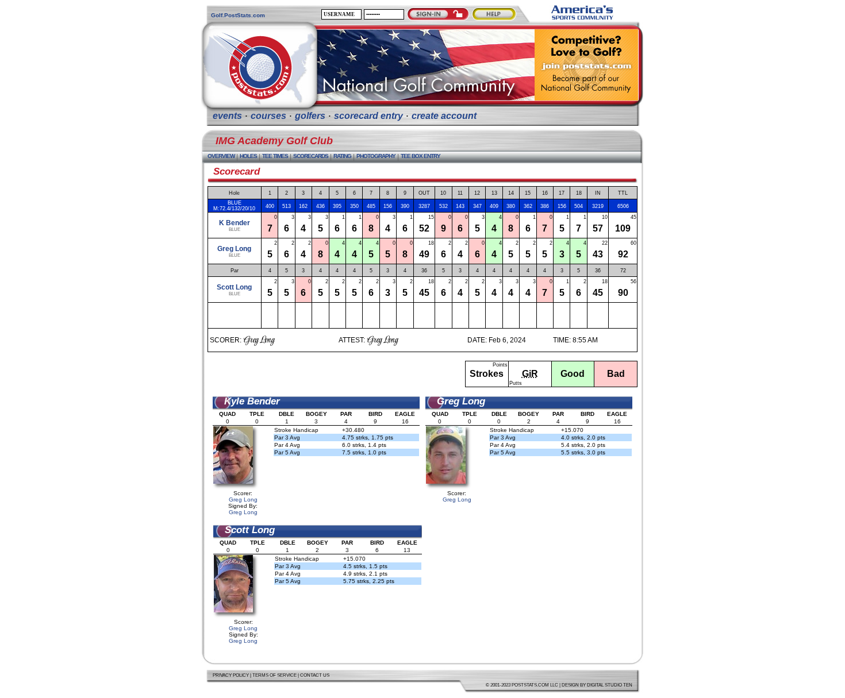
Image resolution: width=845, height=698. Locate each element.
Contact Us (314, 675)
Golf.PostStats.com (238, 15)
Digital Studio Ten (609, 685)
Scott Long (234, 287)
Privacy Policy (231, 675)
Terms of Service (274, 675)
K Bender (234, 223)
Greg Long (234, 249)
